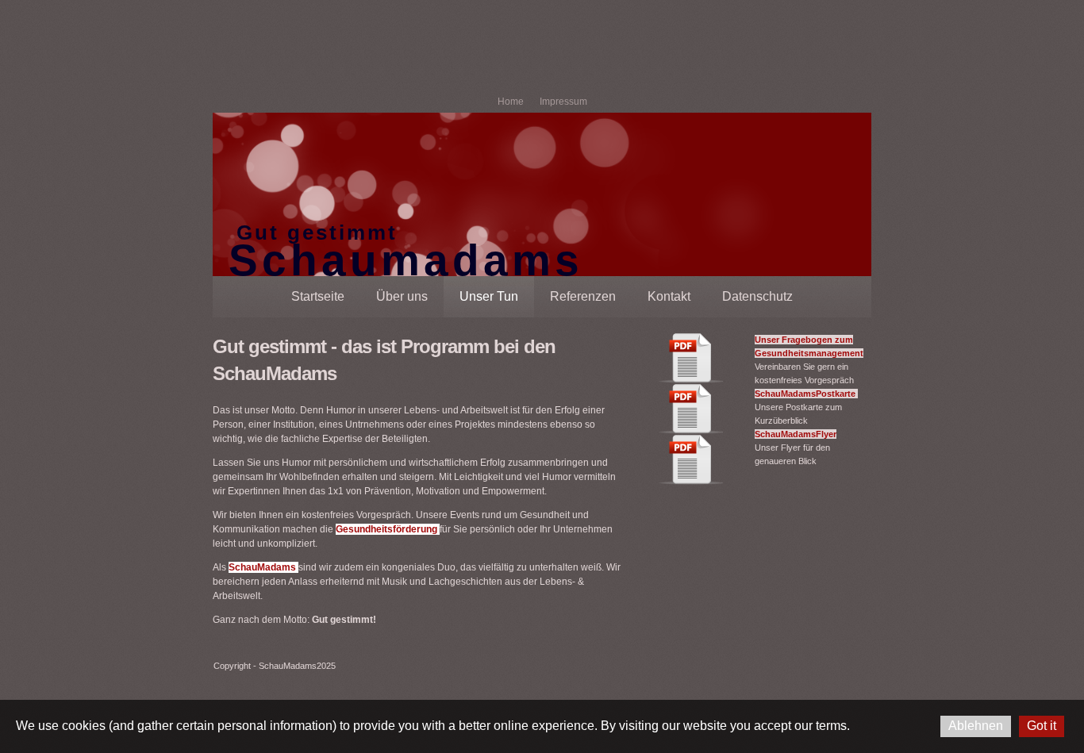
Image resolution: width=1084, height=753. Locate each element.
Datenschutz (757, 296)
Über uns (402, 296)
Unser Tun (488, 296)
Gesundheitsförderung (388, 529)
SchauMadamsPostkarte (806, 393)
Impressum (563, 101)
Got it (1041, 725)
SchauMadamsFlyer (795, 434)
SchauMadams (263, 567)
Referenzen (583, 296)
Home (511, 101)
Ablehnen (975, 725)
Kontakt (669, 296)
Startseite (317, 296)
